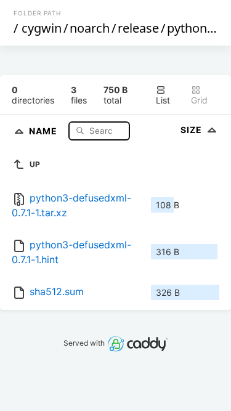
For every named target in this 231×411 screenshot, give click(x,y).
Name (44, 130)
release (138, 28)
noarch (90, 28)
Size (192, 129)
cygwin (42, 28)
